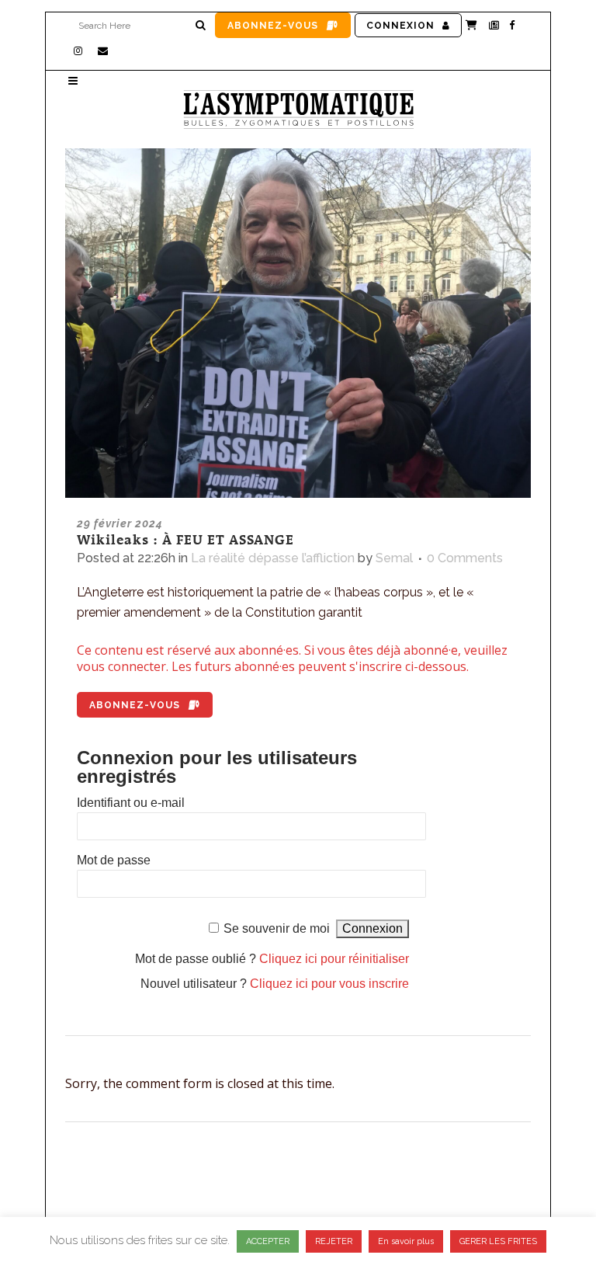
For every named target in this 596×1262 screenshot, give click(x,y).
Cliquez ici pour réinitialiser (334, 958)
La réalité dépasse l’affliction (273, 558)
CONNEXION (400, 25)
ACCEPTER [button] (267, 1241)
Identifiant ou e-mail (131, 802)
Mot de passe (114, 860)
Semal (394, 558)
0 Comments (465, 558)
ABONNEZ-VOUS (272, 25)
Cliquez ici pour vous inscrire (329, 983)
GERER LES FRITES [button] (498, 1241)
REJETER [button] (333, 1241)
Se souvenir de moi (277, 928)
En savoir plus (406, 1241)
